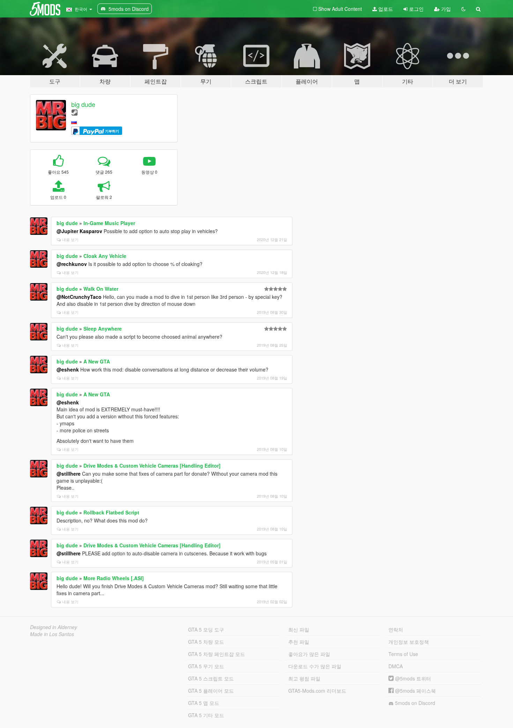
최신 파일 (298, 629)
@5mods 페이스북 (415, 690)
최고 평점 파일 (304, 678)
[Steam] (74, 112)
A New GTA (96, 361)
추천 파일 (298, 641)
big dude (83, 104)
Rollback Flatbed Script (111, 512)
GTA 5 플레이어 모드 (211, 690)
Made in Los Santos (52, 633)
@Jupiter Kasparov (79, 231)
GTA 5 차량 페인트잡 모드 (216, 653)
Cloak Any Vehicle (104, 255)
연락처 (395, 629)
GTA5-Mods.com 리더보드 (317, 690)
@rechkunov (72, 263)
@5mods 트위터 (412, 678)
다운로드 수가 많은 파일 (314, 666)
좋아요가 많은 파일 (309, 653)
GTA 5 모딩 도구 (206, 629)
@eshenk (68, 369)
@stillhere (69, 473)
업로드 (385, 8)
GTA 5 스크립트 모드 (211, 678)
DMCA (395, 666)
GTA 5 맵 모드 (203, 702)
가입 (445, 8)
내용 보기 (70, 239)
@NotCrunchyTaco (79, 296)
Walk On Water (100, 288)
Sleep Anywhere (102, 328)
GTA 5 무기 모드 (206, 666)
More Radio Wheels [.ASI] (113, 578)
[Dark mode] (463, 8)
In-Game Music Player (109, 222)
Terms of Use (403, 653)
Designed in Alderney (53, 627)
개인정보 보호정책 (408, 641)
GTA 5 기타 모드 (206, 715)
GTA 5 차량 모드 (206, 641)
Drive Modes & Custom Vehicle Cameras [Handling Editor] (152, 465)
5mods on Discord (414, 702)
